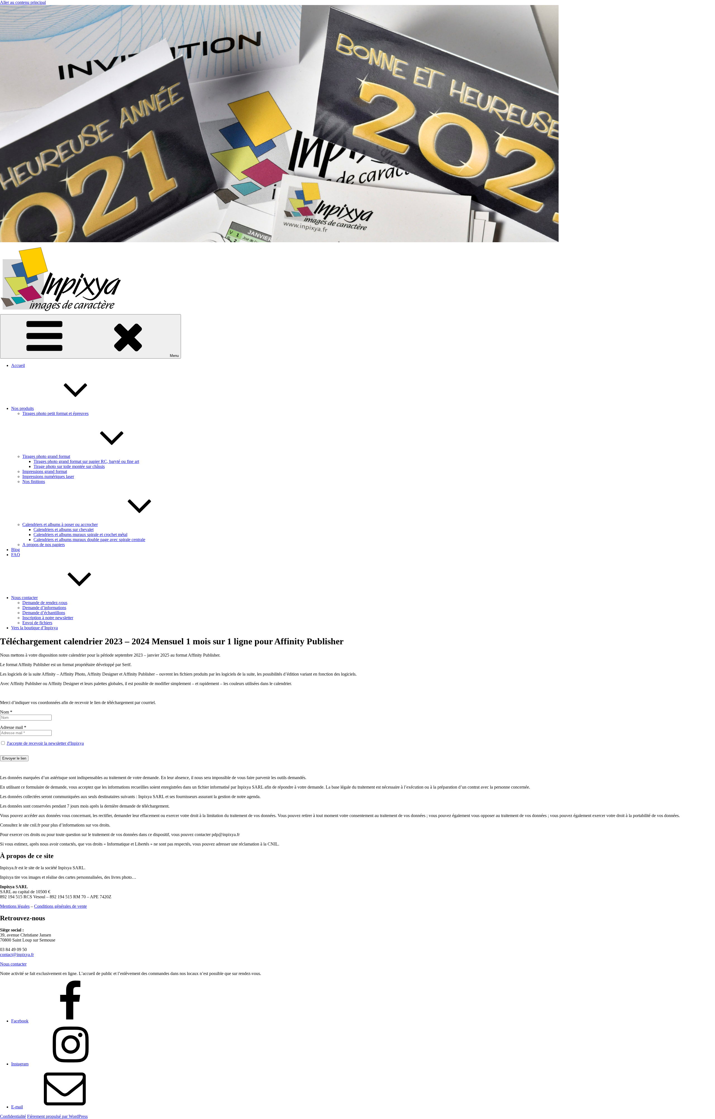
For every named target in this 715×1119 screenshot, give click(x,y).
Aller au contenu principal (23, 2)
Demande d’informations (44, 607)
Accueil (18, 365)
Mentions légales (15, 906)
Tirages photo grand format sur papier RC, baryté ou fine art (86, 461)
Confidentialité (13, 1116)
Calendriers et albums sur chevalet (64, 529)
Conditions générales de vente (60, 906)
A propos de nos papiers (43, 544)
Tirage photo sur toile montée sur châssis (69, 466)
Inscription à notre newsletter (47, 617)
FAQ (15, 554)
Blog (15, 549)
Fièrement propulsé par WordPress (57, 1116)
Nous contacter (24, 597)
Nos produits (22, 408)
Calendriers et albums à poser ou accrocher (60, 524)
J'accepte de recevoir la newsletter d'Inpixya (45, 743)
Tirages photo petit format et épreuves (55, 413)
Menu (174, 356)
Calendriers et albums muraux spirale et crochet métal (80, 534)
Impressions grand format (44, 471)
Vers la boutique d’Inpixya (34, 627)
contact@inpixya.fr (17, 954)
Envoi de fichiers (37, 622)
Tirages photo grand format (46, 456)
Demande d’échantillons (43, 612)
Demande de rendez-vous (44, 602)
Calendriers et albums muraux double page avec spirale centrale (89, 539)
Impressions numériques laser (48, 476)
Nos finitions (33, 481)
